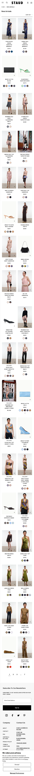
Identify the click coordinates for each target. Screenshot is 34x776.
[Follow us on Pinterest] (24, 715)
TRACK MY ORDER (21, 743)
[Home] (17, 2)
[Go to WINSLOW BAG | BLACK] (25, 246)
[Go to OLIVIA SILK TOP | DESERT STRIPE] (9, 428)
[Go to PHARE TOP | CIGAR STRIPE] (25, 613)
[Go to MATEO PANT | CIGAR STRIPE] (25, 647)
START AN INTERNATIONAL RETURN (20, 733)
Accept (17, 764)
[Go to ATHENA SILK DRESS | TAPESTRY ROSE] (25, 104)
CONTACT (5, 731)
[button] (28, 2)
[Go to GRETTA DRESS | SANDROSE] (9, 177)
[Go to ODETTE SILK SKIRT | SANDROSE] (9, 246)
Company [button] (6, 723)
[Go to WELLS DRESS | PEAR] (25, 575)
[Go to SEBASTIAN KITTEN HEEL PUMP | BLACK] (9, 317)
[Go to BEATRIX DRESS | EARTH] (9, 541)
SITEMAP (5, 749)
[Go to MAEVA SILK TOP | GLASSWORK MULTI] (9, 141)
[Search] (7, 2)
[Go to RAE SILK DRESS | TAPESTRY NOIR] (25, 141)
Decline (17, 769)
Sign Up (17, 707)
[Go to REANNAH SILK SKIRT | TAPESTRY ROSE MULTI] (25, 317)
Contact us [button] (20, 723)
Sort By (28, 15)
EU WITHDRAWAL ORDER (21, 739)
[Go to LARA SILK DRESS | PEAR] (9, 575)
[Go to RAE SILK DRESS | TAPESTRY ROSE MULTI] (9, 281)
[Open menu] (2, 2)
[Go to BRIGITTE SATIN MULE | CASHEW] (9, 212)
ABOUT (5, 728)
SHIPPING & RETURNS (6, 737)
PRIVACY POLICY (7, 741)
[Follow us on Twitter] (18, 715)
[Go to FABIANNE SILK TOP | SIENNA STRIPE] (25, 503)
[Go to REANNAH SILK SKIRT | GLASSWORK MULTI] (9, 104)
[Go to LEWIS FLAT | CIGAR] (9, 647)
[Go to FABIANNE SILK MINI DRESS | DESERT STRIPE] (9, 391)
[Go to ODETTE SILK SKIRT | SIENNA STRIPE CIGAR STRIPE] (25, 464)
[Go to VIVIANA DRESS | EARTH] (25, 212)
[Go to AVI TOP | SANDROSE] (25, 281)
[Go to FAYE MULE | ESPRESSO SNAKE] (9, 503)
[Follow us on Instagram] (6, 715)
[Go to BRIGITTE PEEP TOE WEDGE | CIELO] (25, 428)
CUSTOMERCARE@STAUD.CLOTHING (23, 749)
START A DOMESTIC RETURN (22, 728)
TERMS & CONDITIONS (6, 745)
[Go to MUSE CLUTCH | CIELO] (25, 391)
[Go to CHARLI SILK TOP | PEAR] (25, 541)
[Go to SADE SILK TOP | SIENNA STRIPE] (9, 464)
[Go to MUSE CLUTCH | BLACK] (9, 66)
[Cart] (31, 2)
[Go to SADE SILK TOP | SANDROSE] (25, 177)
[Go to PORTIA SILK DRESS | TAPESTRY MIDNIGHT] (9, 29)
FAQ (4, 734)
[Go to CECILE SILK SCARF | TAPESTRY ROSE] (9, 353)
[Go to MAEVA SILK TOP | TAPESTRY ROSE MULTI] (25, 353)
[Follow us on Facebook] (12, 715)
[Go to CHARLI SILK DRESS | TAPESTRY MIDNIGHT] (25, 29)
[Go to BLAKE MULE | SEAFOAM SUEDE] (25, 66)
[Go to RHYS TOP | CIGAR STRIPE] (9, 613)
